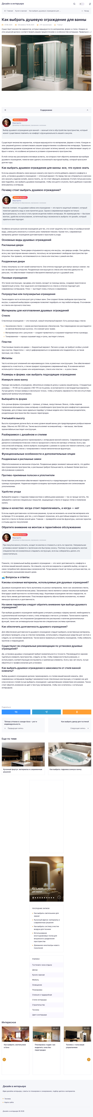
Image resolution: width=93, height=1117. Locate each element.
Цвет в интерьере (39, 1015)
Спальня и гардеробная (42, 995)
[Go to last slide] (4, 1059)
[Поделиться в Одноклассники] (77, 712)
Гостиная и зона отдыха (42, 965)
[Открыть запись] (23, 759)
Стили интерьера (39, 1000)
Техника (35, 1010)
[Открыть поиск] (74, 4)
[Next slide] (59, 897)
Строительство (38, 1005)
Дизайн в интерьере (13, 3)
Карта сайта (9, 1102)
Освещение (37, 985)
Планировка (37, 990)
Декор (35, 970)
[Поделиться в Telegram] (46, 712)
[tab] (33, 897)
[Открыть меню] (90, 4)
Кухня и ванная (38, 975)
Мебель (35, 980)
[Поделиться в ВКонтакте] (16, 712)
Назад (86, 11)
